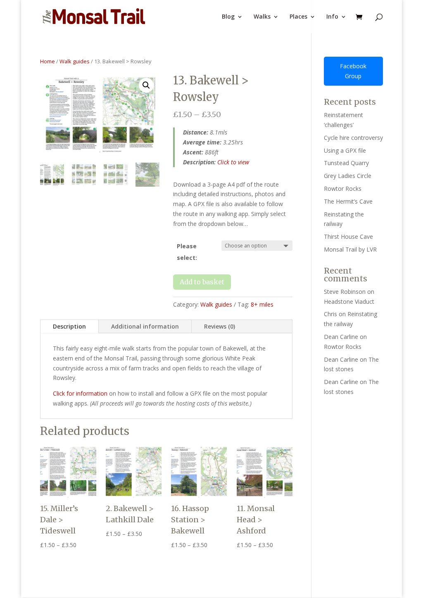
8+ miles (262, 304)
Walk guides (74, 61)
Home (47, 61)
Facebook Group (353, 71)
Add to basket (202, 282)
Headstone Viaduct (349, 301)
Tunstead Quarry (346, 163)
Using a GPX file (345, 150)
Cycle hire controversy (353, 138)
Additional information (145, 326)
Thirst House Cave (348, 236)
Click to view (233, 162)
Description (69, 326)
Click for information (80, 393)
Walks (262, 17)
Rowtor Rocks (342, 188)
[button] (146, 85)
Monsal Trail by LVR (350, 249)
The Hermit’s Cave (348, 201)
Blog (228, 17)
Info (332, 17)
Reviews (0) (219, 326)
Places (298, 17)
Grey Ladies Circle (347, 176)
